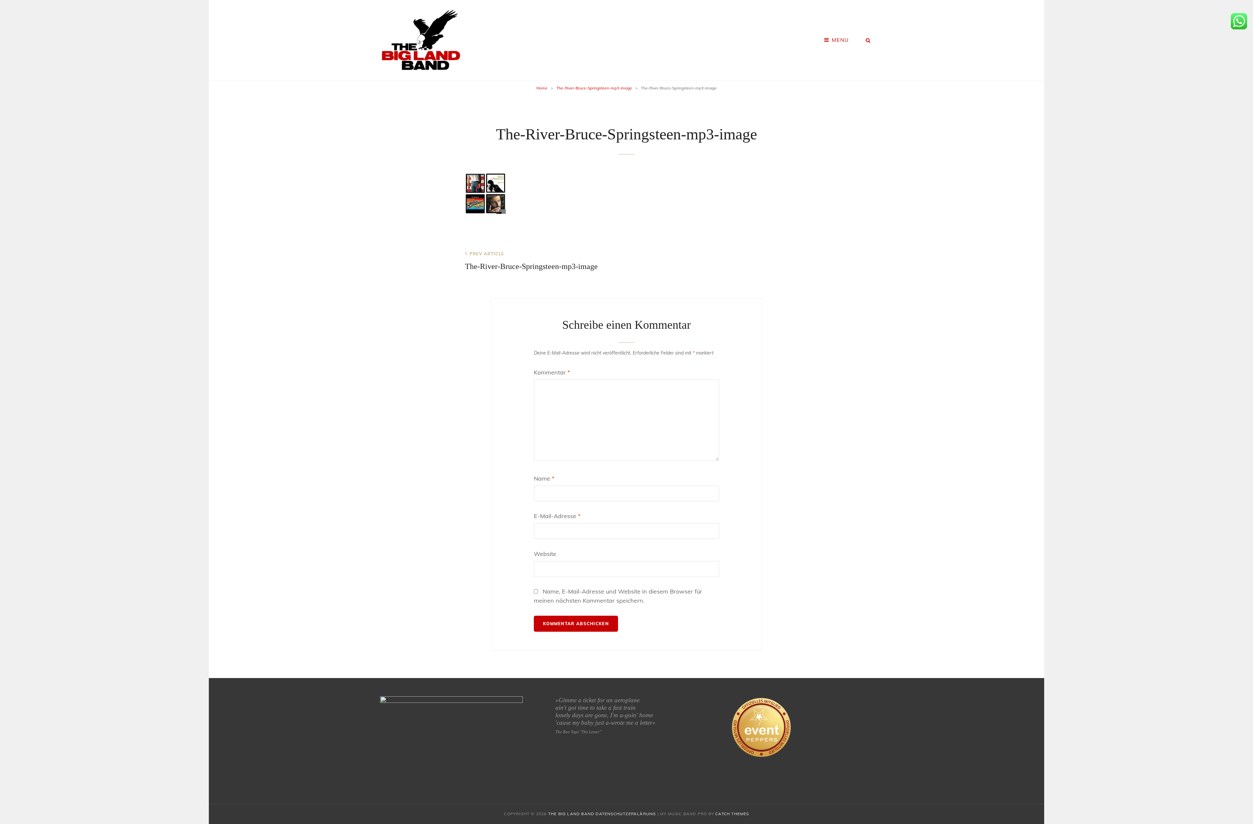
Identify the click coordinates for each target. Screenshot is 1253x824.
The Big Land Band (571, 813)
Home (542, 88)
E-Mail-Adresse (557, 516)
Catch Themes (732, 813)
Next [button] (519, 736)
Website (545, 554)
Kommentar (552, 372)
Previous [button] (383, 736)
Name (544, 478)
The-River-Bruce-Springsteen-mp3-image (594, 88)
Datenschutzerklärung (626, 813)
